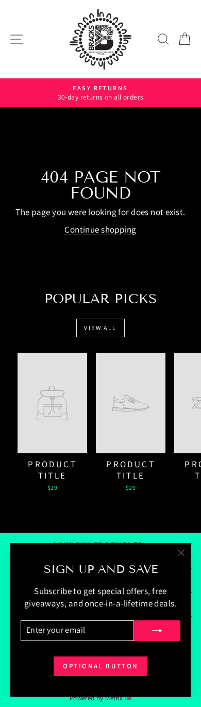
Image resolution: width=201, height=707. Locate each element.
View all (100, 328)
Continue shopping (100, 229)
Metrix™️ (118, 698)
